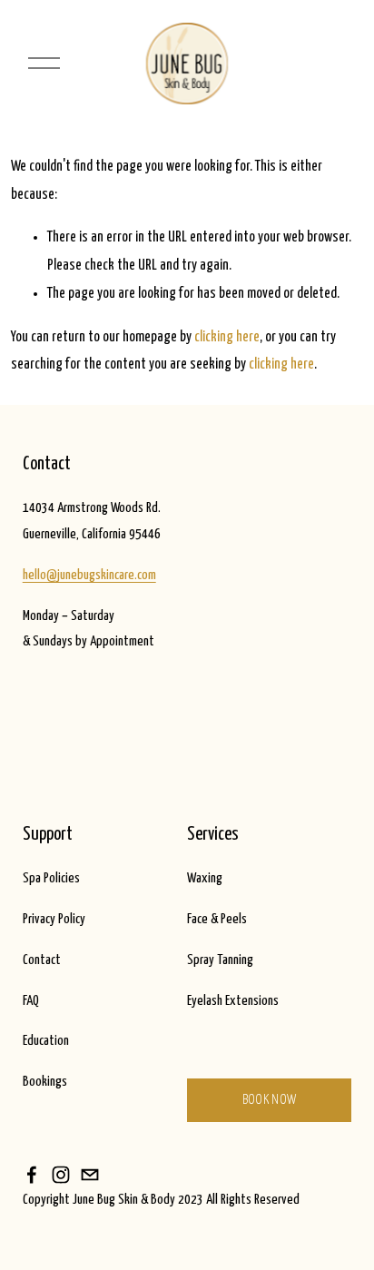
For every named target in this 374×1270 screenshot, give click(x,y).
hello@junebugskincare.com (89, 575)
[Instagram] (61, 1175)
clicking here (227, 337)
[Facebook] (32, 1175)
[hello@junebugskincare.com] (90, 1175)
